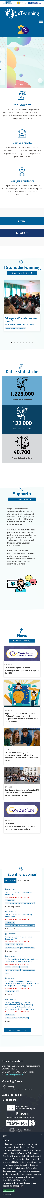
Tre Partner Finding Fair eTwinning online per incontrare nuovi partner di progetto (22, 960)
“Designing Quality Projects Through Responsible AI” (19, 937)
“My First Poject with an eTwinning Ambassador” (18, 893)
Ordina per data (10, 880)
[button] (40, 62)
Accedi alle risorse (21, 499)
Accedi (22, 221)
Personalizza (7, 1194)
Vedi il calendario (17, 1030)
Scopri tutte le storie (21, 273)
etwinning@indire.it (14, 1074)
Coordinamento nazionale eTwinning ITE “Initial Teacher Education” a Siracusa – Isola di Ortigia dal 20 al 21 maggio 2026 (22, 983)
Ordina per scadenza (24, 880)
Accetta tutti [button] (9, 1190)
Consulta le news (21, 640)
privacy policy (17, 1185)
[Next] (38, 309)
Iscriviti (23, 232)
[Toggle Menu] (41, 22)
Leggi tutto (22, 77)
